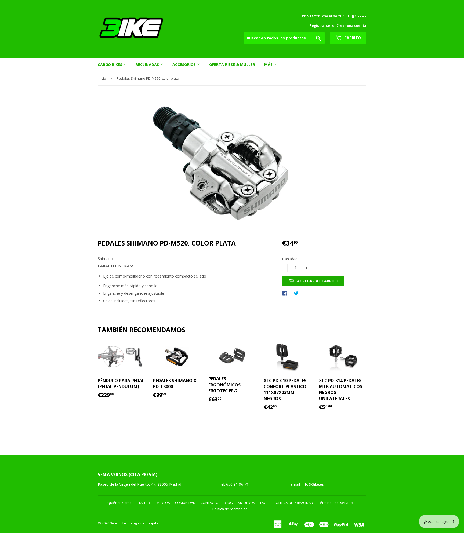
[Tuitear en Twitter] (297, 293)
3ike (113, 523)
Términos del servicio (335, 502)
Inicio (102, 78)
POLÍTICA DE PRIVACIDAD (293, 502)
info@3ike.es (313, 484)
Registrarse (320, 25)
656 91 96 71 (238, 484)
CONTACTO (210, 502)
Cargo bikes (110, 64)
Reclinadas (148, 64)
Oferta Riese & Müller (232, 64)
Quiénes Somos (120, 502)
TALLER (144, 502)
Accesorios (184, 64)
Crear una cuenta (351, 25)
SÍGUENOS (246, 502)
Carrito (352, 37)
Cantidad (290, 258)
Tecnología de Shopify (140, 523)
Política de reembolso (230, 508)
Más (269, 64)
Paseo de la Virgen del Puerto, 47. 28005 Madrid (139, 484)
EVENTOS (162, 502)
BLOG (228, 502)
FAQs (264, 502)
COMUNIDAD (185, 502)
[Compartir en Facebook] (286, 293)
